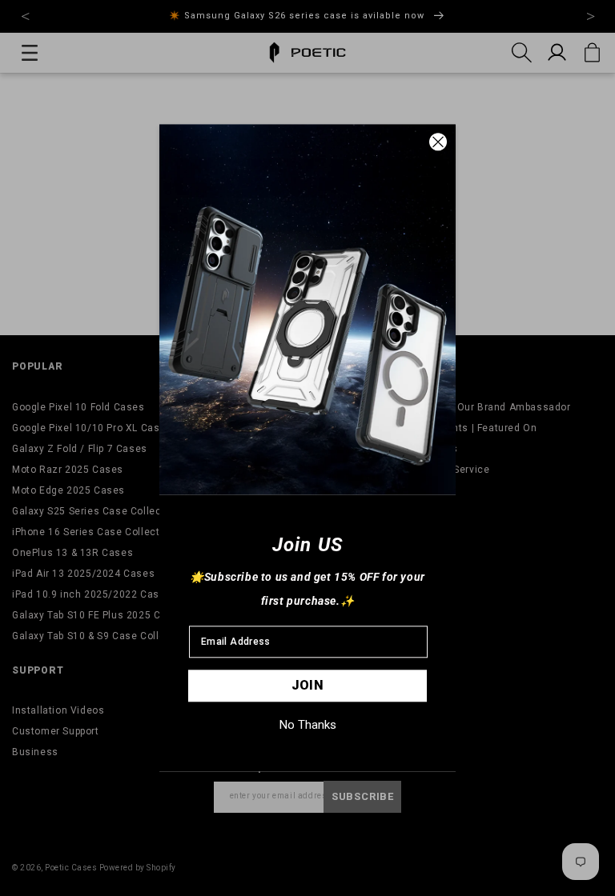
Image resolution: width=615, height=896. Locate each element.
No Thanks (307, 725)
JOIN (307, 685)
